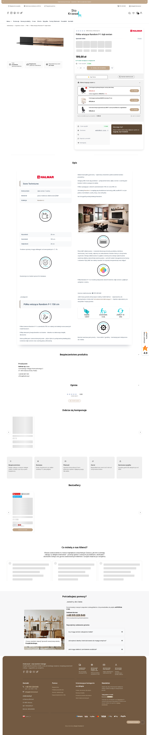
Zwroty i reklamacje (57, 692)
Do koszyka (22, 446)
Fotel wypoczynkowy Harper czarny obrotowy (101, 87)
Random (40, 200)
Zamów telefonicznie (127, 76)
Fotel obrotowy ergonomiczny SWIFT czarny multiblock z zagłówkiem (107, 107)
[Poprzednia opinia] (8, 567)
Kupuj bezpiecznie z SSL (59, 695)
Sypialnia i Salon (19, 25)
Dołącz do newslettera (109, 697)
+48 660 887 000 (23, 374)
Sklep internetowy (74, 726)
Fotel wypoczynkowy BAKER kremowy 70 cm (100, 98)
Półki (27, 25)
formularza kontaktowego (101, 299)
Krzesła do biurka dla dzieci (83, 695)
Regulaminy (55, 687)
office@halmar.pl (23, 376)
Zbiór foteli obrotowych (82, 698)
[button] (112, 68)
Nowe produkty (80, 693)
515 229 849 (122, 6)
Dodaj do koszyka (99, 68)
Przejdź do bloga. (32, 643)
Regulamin (120, 699)
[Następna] (145, 2)
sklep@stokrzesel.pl (136, 6)
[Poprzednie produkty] (8, 432)
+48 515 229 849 (75, 615)
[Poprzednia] (3, 2)
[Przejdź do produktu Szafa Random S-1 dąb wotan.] (23, 433)
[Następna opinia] (140, 567)
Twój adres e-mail (107, 694)
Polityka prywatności (58, 690)
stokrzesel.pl (10, 25)
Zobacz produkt (22, 530)
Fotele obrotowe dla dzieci (83, 690)
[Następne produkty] (140, 432)
